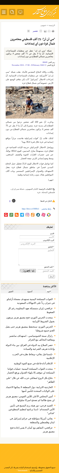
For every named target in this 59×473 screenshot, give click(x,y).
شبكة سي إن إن (17, 189)
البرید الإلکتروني (48, 240)
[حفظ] (45, 31)
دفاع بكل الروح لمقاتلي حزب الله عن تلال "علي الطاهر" (30, 380)
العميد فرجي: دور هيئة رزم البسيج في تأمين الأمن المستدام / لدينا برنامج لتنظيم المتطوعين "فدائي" (31, 409)
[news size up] (28, 31)
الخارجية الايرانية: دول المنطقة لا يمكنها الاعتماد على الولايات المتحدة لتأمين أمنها (30, 389)
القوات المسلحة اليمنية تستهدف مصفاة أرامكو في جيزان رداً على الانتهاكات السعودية (31, 301)
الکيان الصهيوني (31, 189)
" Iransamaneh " (23, 470)
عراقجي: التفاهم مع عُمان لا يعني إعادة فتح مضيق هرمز (32, 429)
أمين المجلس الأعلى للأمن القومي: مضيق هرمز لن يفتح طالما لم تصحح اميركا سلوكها (30, 398)
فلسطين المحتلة (48, 192)
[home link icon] (6, 215)
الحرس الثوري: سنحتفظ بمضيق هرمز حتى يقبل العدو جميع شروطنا (30, 328)
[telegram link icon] (22, 215)
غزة (38, 192)
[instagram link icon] (27, 215)
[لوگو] (45, 17)
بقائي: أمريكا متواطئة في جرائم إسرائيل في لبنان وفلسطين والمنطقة (32, 420)
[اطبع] (53, 31)
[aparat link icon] (43, 215)
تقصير (35, 31)
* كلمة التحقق (49, 267)
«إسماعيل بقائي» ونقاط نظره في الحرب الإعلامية (33, 356)
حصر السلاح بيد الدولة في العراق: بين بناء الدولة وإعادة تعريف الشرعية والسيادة (30, 347)
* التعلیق (51, 247)
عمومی (43, 25)
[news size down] (41, 31)
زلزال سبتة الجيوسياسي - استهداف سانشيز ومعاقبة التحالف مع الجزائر (32, 338)
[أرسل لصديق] (49, 31)
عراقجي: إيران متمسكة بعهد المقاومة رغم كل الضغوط (31, 310)
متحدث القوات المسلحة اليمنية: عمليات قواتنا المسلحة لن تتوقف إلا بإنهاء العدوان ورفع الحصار (31, 371)
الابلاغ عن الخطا (46, 201)
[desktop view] (20, 13)
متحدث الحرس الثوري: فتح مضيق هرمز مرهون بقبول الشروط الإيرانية (30, 319)
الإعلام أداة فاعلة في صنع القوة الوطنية (33, 363)
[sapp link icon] (38, 215)
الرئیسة (52, 25)
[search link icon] (11, 215)
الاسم (52, 233)
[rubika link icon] (49, 215)
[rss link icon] (17, 215)
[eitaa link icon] (33, 215)
